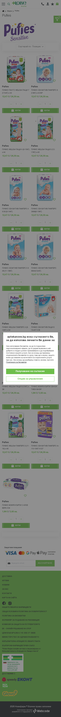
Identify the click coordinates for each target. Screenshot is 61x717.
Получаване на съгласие (30, 371)
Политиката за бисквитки (16, 362)
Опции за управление (30, 379)
